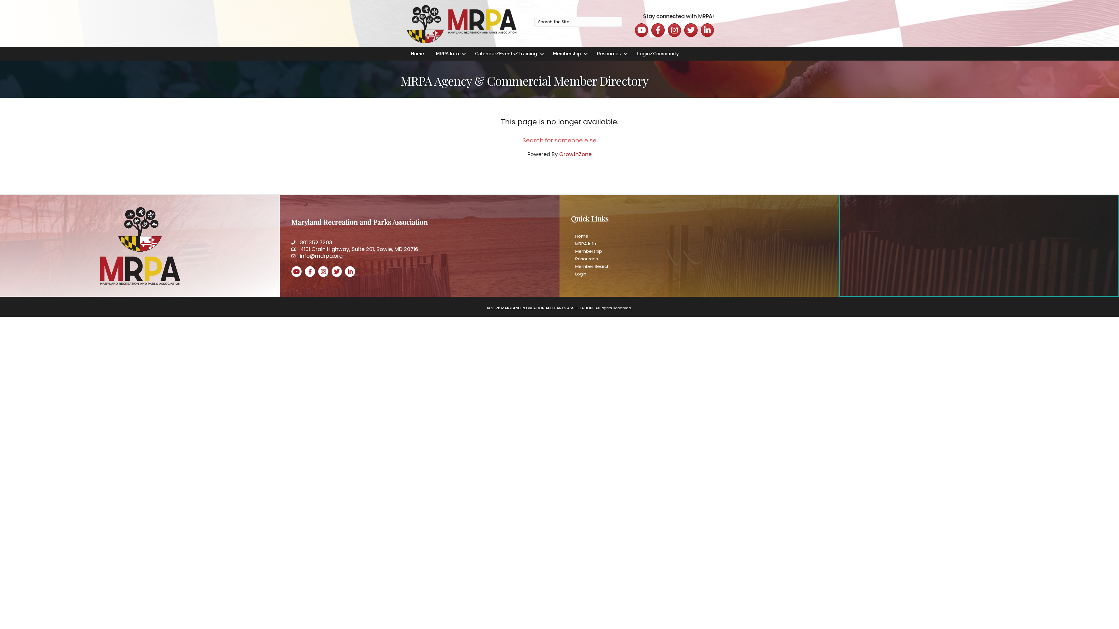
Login (580, 274)
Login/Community (658, 53)
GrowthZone (575, 154)
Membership (567, 53)
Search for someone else (559, 140)
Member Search (592, 266)
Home (417, 53)
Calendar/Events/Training (506, 53)
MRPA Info (447, 53)
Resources (609, 53)
